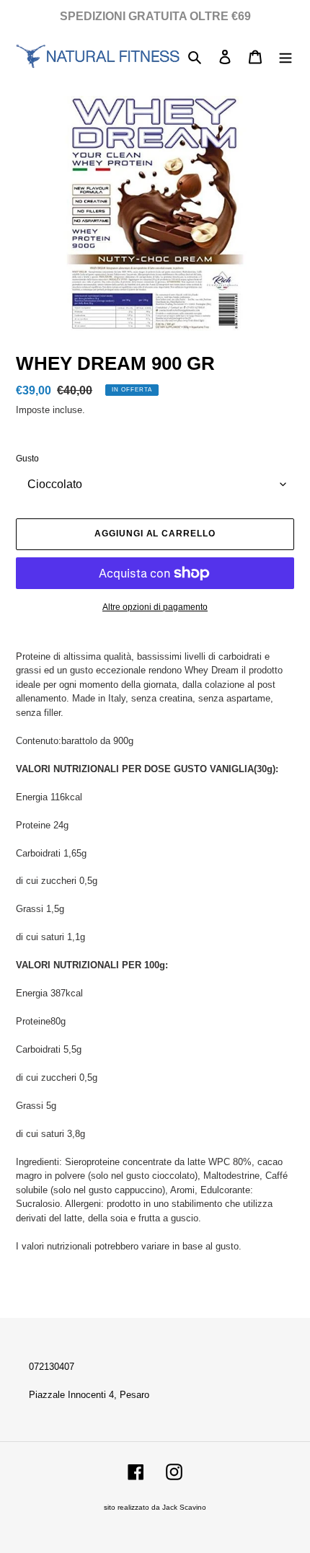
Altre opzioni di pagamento (155, 607)
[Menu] (285, 56)
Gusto (27, 458)
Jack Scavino (184, 1507)
